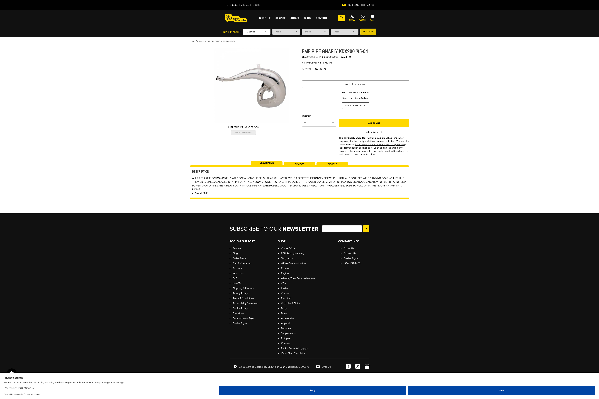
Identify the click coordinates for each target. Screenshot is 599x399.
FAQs (236, 278)
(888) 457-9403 (352, 263)
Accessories (287, 318)
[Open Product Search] (341, 18)
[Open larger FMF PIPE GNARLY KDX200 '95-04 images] (251, 85)
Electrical (286, 298)
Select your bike (350, 98)
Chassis (285, 293)
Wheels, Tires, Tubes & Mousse (298, 278)
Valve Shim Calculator (293, 353)
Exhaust (200, 41)
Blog (235, 253)
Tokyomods (287, 258)
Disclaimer (238, 313)
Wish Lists (238, 273)
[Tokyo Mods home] (236, 18)
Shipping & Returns (243, 288)
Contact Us (353, 5)
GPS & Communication (293, 263)
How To (237, 283)
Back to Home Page (243, 318)
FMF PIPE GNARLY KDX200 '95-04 (221, 41)
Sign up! (366, 228)
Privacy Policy (240, 293)
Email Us (326, 367)
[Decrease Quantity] (305, 123)
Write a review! (325, 62)
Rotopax (285, 338)
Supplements (288, 333)
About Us (349, 248)
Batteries (286, 328)
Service (237, 248)
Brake (284, 313)
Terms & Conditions (243, 298)
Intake (284, 288)
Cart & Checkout (242, 263)
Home (192, 41)
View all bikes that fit (356, 105)
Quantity (306, 115)
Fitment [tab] (332, 164)
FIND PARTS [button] (368, 31)
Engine (285, 273)
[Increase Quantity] (333, 123)
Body (284, 308)
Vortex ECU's (288, 248)
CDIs (283, 283)
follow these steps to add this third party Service (380, 144)
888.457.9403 (367, 5)
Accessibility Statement (245, 303)
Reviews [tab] (299, 164)
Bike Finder (232, 31)
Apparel (285, 323)
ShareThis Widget (243, 132)
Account (237, 268)
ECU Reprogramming (292, 253)
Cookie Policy (240, 308)
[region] (196, 84)
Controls (285, 343)
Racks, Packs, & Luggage (294, 348)
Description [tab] (267, 162)
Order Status (239, 258)
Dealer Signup (240, 323)
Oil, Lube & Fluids (290, 303)
